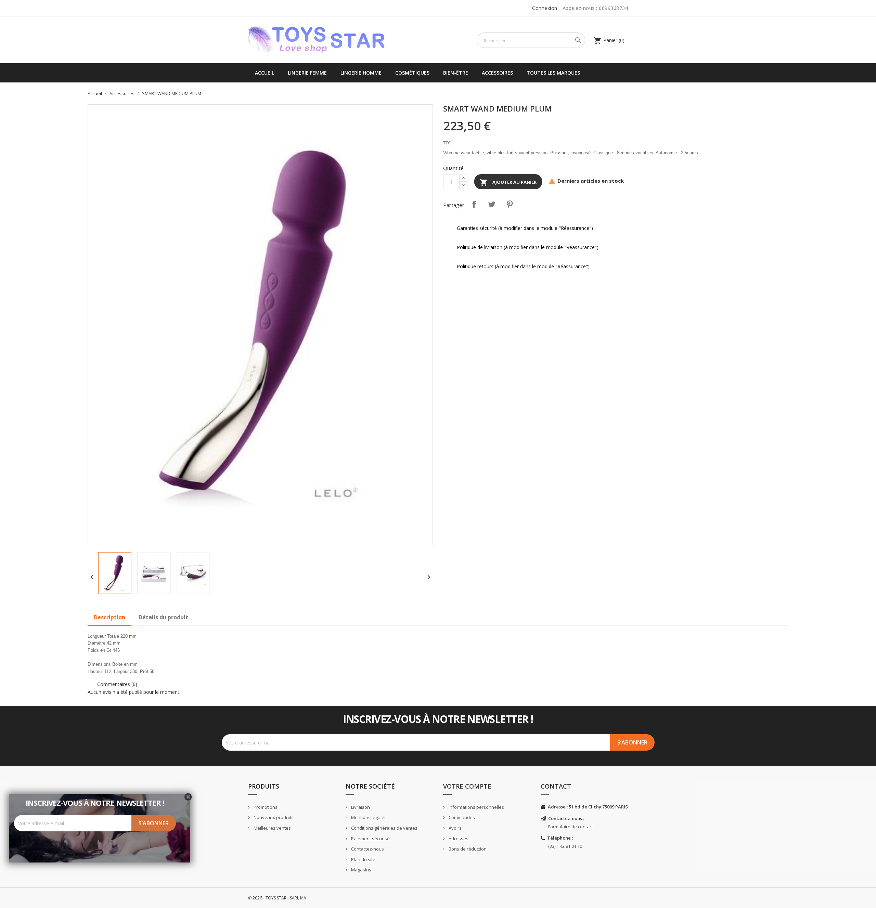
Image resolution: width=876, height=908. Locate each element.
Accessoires (497, 72)
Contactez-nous (367, 849)
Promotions (265, 807)
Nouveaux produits (273, 817)
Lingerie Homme (361, 72)
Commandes (461, 817)
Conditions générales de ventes (383, 828)
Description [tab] (109, 617)
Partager (474, 204)
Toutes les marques (553, 72)
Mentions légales (368, 817)
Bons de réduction (467, 849)
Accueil (264, 72)
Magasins (360, 870)
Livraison (360, 807)
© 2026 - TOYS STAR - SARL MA (277, 898)
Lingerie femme (307, 72)
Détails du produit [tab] (163, 617)
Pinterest (509, 204)
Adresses (458, 838)
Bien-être (455, 72)
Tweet (492, 204)
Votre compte (467, 786)
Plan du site (362, 859)
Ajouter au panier (508, 182)
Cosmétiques (412, 72)
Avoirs (455, 828)
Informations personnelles (476, 807)
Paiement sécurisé (370, 838)
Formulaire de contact (570, 826)
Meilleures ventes (272, 828)
